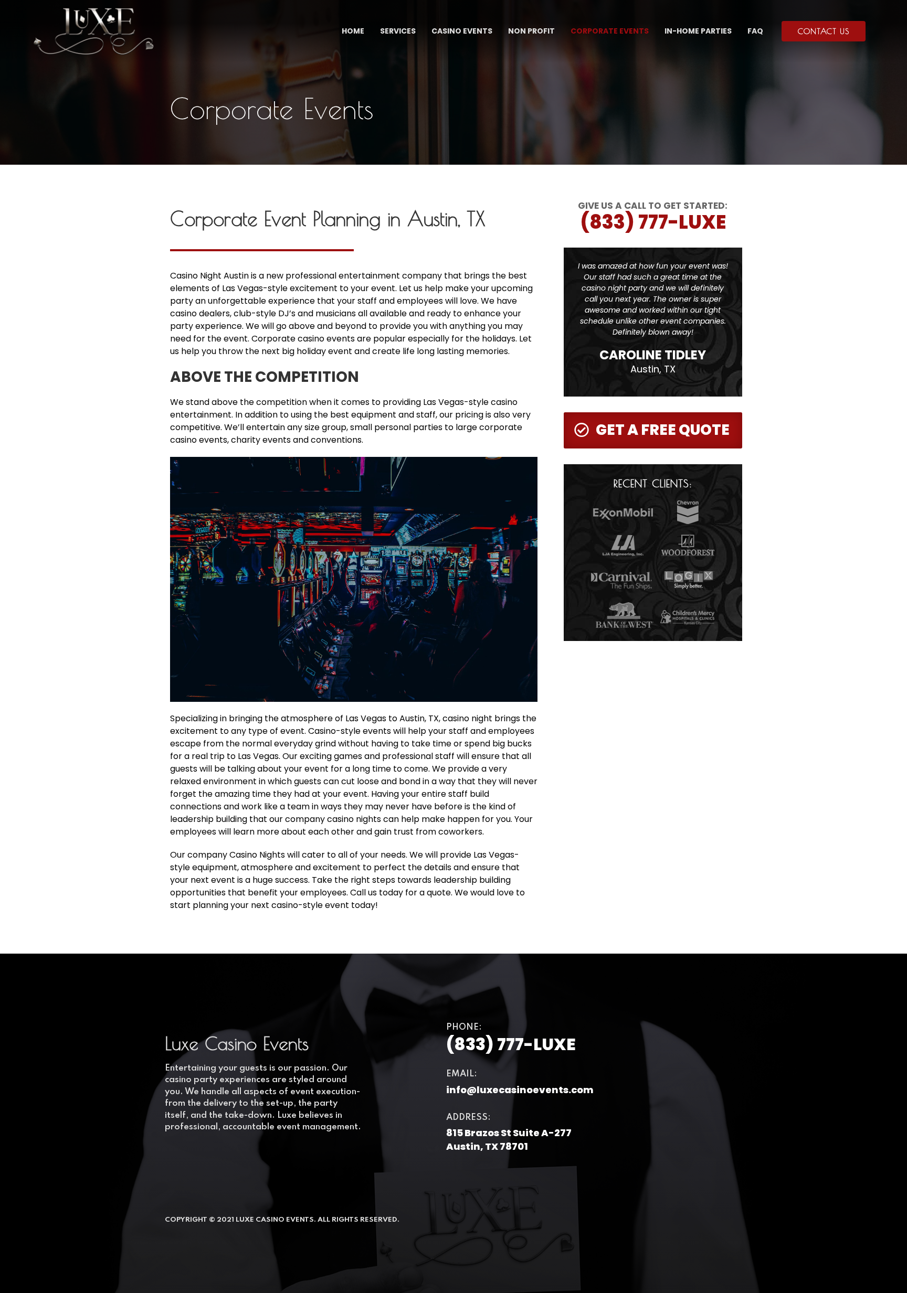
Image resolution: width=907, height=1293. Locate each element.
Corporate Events (610, 31)
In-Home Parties (698, 31)
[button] (824, 31)
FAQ (755, 31)
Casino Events (461, 31)
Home (353, 31)
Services (398, 31)
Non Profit (531, 31)
